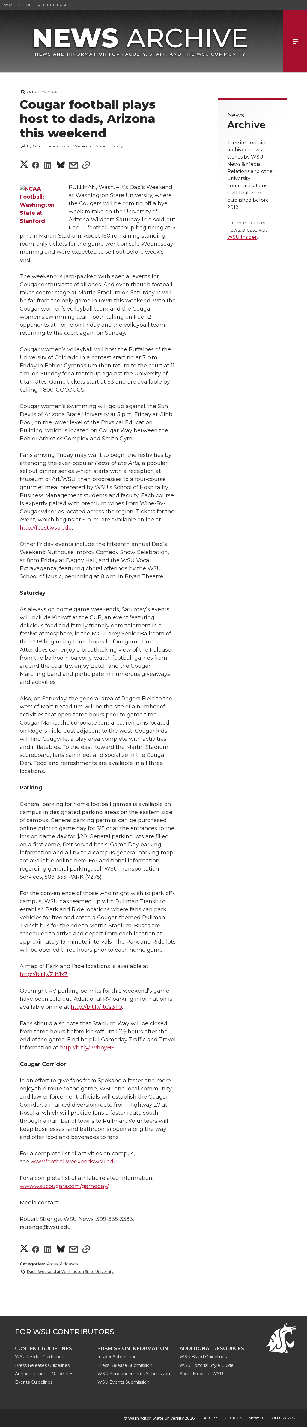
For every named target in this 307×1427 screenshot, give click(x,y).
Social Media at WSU (201, 1373)
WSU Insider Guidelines (39, 1356)
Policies (233, 1418)
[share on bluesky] (60, 166)
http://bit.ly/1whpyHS (87, 1047)
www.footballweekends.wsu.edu (74, 1161)
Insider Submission (117, 1356)
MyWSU (256, 1418)
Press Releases (62, 1264)
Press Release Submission (124, 1365)
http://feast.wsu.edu (46, 527)
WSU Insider (242, 237)
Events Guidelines (33, 1382)
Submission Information (132, 1348)
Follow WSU (283, 1418)
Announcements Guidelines (44, 1373)
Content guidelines (43, 1348)
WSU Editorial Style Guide (207, 1365)
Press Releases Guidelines (42, 1365)
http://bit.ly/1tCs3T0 (96, 1007)
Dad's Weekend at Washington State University (70, 1271)
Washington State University (37, 5)
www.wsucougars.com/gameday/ (64, 1186)
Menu (295, 41)
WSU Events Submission (123, 1382)
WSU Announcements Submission (133, 1373)
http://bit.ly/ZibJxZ (44, 974)
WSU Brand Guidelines (203, 1356)
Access (211, 1418)
